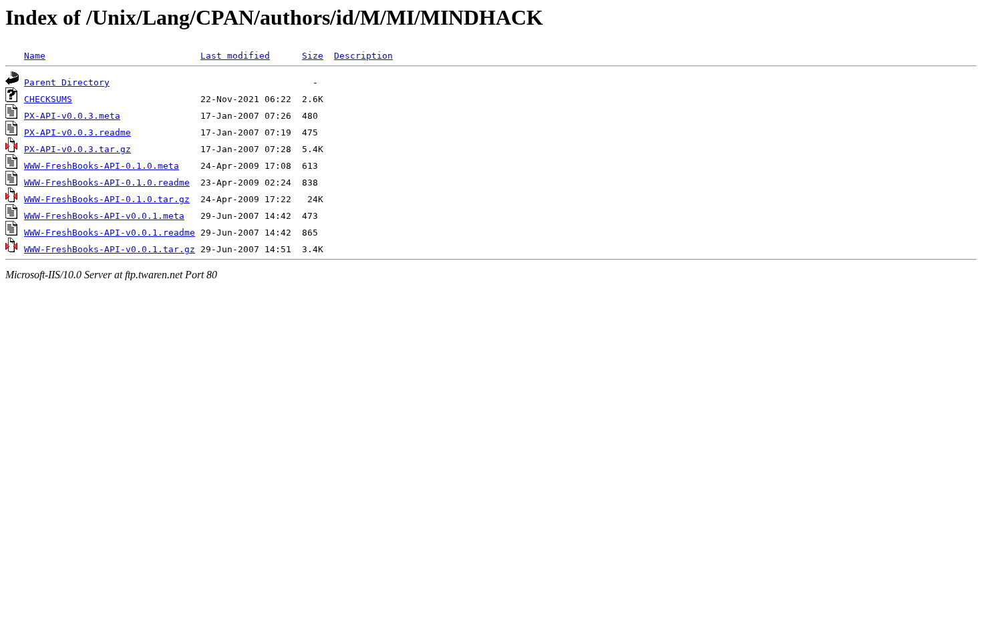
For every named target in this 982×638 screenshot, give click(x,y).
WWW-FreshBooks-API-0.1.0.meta (101, 166)
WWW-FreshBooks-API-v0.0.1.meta (104, 216)
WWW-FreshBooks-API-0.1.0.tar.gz (107, 199)
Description (363, 56)
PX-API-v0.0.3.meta (72, 116)
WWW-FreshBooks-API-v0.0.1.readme (109, 233)
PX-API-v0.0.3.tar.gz (77, 149)
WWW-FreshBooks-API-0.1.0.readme (107, 183)
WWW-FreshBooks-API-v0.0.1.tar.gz (109, 249)
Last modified (235, 56)
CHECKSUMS (48, 99)
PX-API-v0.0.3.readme (77, 132)
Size (312, 56)
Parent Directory (67, 82)
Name (34, 56)
